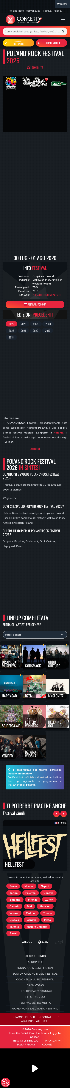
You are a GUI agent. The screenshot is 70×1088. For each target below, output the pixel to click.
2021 (23, 330)
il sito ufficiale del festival (33, 777)
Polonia (58, 432)
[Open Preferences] (5, 1082)
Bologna (15, 899)
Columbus (18, 43)
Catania (14, 906)
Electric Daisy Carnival (35, 991)
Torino (14, 892)
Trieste (47, 913)
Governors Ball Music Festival (35, 1008)
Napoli (45, 886)
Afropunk (35, 962)
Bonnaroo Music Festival (35, 967)
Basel (13, 933)
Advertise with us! (34, 1021)
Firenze (32, 899)
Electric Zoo (35, 996)
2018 (11, 337)
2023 (48, 324)
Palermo (30, 892)
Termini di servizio (25, 1040)
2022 (11, 330)
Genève (31, 919)
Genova (48, 892)
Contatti (47, 1017)
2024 (35, 324)
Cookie (47, 1044)
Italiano (64, 4)
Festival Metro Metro (35, 1002)
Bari (29, 906)
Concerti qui (53, 43)
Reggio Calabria (37, 926)
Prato (47, 919)
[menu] (63, 19)
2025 (23, 324)
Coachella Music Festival (35, 979)
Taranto (14, 926)
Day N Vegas (35, 985)
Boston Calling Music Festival (35, 973)
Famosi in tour (25, 1017)
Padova (30, 913)
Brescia (14, 919)
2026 (11, 324)
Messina (45, 906)
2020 (35, 330)
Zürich (49, 899)
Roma (13, 886)
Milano (28, 886)
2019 (47, 330)
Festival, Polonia (36, 304)
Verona (14, 913)
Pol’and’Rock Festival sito (46, 295)
